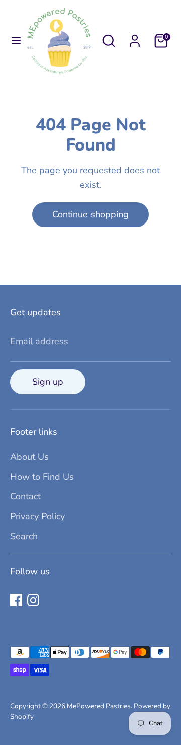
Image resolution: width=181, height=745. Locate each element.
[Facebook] (16, 600)
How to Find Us (42, 477)
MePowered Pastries (99, 706)
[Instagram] (33, 600)
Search (24, 536)
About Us (29, 457)
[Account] (135, 38)
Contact (25, 496)
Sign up (47, 382)
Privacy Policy (37, 516)
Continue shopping (90, 214)
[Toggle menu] (12, 41)
